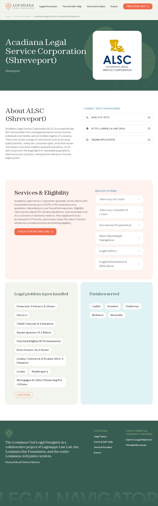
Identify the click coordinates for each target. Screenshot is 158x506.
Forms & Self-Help (72, 6)
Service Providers (96, 6)
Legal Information (48, 6)
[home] (20, 6)
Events (114, 6)
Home (8, 16)
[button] (119, 199)
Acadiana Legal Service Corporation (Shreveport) (57, 16)
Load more (23, 394)
